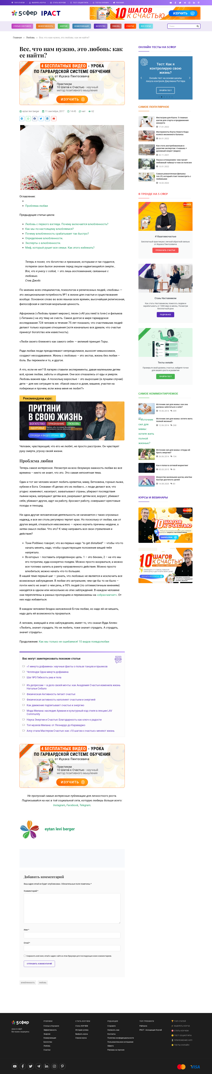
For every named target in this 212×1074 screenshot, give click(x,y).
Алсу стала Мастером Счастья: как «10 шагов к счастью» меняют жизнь (71, 730)
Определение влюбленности (43, 238)
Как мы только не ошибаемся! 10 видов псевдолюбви (74, 641)
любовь (42, 982)
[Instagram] (189, 2)
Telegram (84, 805)
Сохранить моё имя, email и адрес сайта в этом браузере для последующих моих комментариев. (69, 956)
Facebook (72, 805)
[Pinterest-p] (198, 2)
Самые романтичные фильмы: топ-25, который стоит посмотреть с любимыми (173, 176)
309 (174, 411)
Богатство (101, 26)
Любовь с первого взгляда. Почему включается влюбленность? (66, 224)
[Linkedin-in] (194, 2)
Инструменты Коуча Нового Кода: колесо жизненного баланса (172, 133)
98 (174, 469)
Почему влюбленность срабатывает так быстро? (57, 233)
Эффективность (45, 26)
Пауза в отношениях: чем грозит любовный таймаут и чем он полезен (174, 161)
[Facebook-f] (175, 2)
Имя (26, 930)
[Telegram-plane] (184, 2)
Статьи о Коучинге (22, 26)
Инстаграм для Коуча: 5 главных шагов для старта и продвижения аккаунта (172, 120)
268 (174, 425)
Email (27, 943)
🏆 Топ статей (178, 1021)
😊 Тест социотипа (181, 1035)
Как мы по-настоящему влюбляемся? (49, 229)
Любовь (116, 26)
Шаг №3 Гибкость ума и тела (44, 677)
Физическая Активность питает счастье (51, 694)
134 (174, 456)
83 (174, 484)
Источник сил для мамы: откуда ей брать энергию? (173, 451)
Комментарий (31, 891)
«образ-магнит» (107, 595)
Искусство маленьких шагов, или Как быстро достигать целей (174, 478)
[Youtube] (171, 2)
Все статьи (146, 26)
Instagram (59, 805)
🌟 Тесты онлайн (180, 1045)
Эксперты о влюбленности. (43, 243)
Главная (17, 37)
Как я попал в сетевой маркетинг (172, 465)
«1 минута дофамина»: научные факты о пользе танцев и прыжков (67, 666)
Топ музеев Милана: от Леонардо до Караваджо (56, 725)
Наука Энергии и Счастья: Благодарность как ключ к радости (64, 719)
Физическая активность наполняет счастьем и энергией (61, 699)
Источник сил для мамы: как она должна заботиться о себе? (172, 405)
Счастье (130, 26)
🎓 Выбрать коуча (180, 1026)
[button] (21, 118)
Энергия (63, 26)
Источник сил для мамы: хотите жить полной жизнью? (174, 419)
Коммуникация (81, 26)
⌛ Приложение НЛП (181, 1040)
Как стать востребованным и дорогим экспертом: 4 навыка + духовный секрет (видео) (171, 148)
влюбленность (28, 982)
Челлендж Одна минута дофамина (48, 671)
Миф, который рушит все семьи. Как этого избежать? (59, 247)
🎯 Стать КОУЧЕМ (179, 1031)
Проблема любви (36, 205)
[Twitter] (180, 2)
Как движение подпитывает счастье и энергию (55, 705)
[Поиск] (197, 26)
